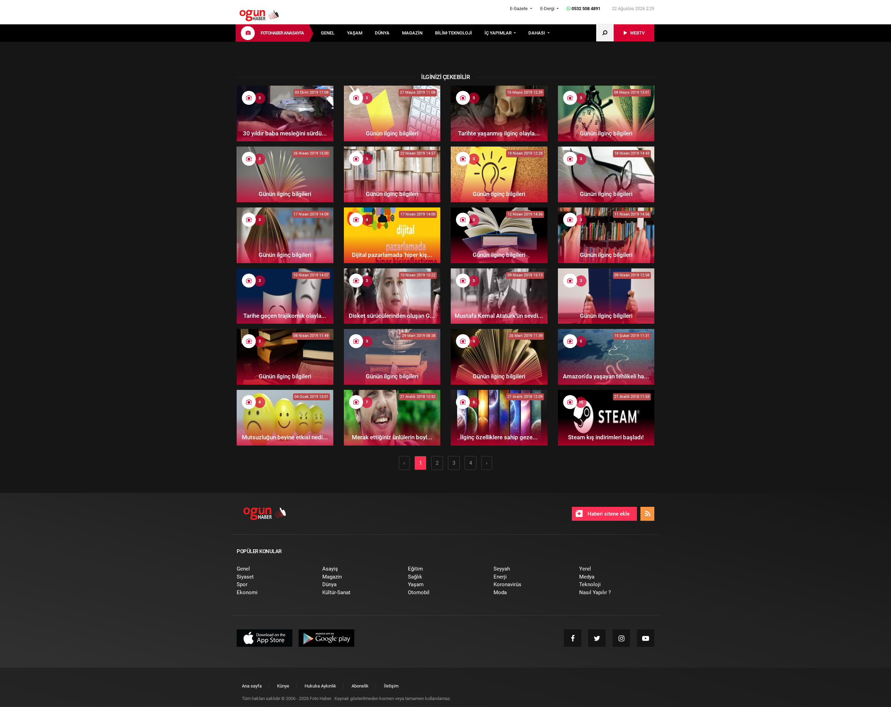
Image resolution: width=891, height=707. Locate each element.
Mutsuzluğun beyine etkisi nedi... (285, 437)
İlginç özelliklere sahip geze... (499, 437)
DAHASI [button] (537, 33)
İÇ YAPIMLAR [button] (498, 33)
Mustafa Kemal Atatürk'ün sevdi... (499, 315)
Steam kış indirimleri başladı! (606, 437)
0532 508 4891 (585, 8)
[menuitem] (334, 33)
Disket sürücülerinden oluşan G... (392, 315)
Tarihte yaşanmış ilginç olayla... (499, 133)
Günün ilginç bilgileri (392, 133)
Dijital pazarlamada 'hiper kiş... (392, 254)
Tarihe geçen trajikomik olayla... (284, 315)
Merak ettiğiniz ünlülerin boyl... (392, 437)
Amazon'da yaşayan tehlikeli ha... (606, 376)
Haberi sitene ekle (608, 514)
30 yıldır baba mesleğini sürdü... (285, 133)
